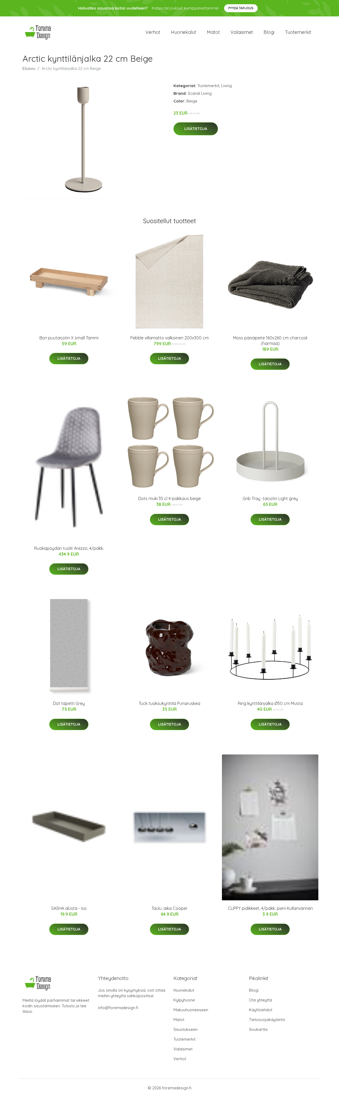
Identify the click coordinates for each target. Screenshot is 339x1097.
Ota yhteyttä (260, 999)
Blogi (269, 32)
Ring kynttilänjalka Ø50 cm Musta (270, 703)
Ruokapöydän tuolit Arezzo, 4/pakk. (69, 548)
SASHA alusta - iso (69, 908)
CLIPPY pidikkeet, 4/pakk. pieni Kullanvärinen (270, 908)
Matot (213, 32)
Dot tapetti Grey (69, 703)
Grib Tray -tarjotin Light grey (270, 498)
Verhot (152, 32)
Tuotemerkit (298, 32)
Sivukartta (258, 1029)
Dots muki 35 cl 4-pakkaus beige (169, 498)
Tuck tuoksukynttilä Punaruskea (169, 703)
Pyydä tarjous (240, 8)
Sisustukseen (185, 1029)
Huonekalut (183, 32)
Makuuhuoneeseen (190, 1009)
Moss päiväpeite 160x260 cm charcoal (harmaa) (270, 340)
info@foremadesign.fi (118, 1007)
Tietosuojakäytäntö (267, 1019)
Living (226, 85)
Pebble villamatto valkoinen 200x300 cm (169, 337)
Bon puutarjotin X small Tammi (69, 337)
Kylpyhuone (184, 999)
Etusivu (29, 68)
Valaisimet (241, 32)
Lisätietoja (195, 128)
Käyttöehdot (260, 1009)
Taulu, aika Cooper (169, 908)
